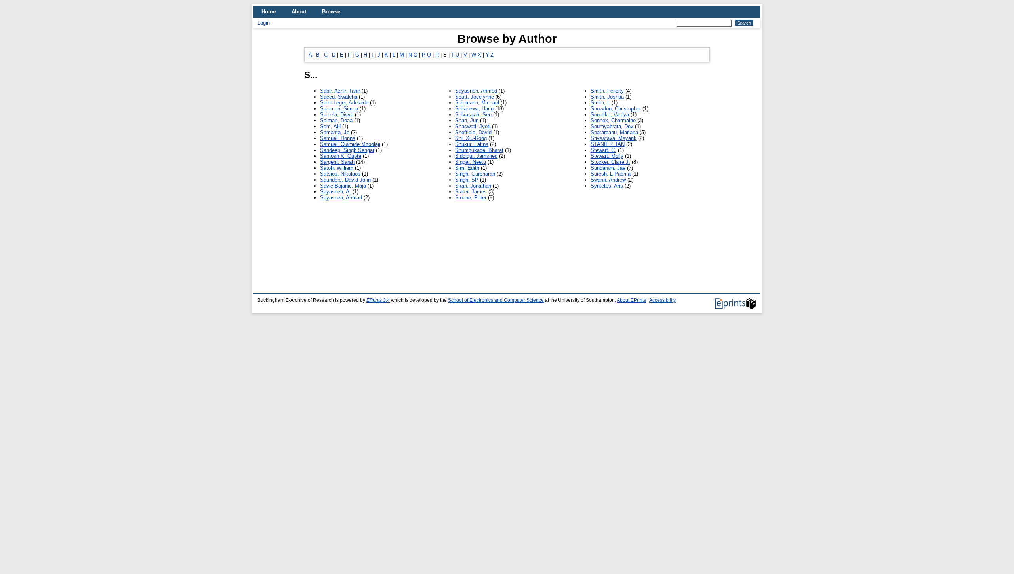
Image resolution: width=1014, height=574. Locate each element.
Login (263, 23)
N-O (412, 55)
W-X (476, 55)
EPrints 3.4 (378, 300)
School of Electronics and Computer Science (496, 300)
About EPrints (631, 300)
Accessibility (662, 300)
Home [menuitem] (268, 12)
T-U (455, 55)
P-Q (426, 55)
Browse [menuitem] (331, 12)
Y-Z (490, 55)
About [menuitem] (299, 12)
